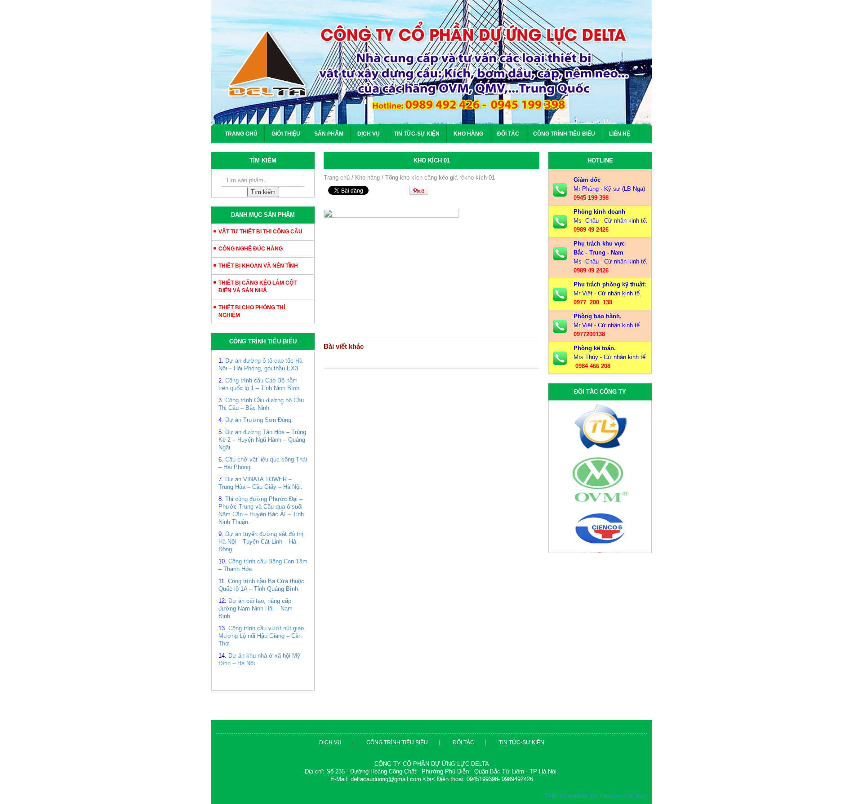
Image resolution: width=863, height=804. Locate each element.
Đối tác (508, 134)
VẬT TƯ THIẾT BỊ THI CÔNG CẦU (260, 231)
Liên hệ (619, 134)
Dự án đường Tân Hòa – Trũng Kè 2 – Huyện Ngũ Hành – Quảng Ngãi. (262, 440)
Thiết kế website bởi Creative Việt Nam (596, 795)
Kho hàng (468, 134)
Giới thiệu (285, 134)
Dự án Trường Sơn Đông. (259, 420)
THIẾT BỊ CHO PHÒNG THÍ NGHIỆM (251, 311)
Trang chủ (241, 134)
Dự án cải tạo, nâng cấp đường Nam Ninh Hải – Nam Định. (255, 608)
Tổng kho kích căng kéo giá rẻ (424, 177)
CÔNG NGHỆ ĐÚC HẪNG (250, 249)
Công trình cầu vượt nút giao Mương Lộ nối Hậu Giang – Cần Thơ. (261, 636)
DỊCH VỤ (368, 134)
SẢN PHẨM (328, 134)
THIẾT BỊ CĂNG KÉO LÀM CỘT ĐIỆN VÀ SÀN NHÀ (257, 287)
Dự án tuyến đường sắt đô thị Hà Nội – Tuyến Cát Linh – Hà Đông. (260, 542)
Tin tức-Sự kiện (417, 134)
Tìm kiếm (263, 192)
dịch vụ (330, 742)
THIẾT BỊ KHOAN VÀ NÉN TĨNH (258, 266)
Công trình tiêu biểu (564, 134)
